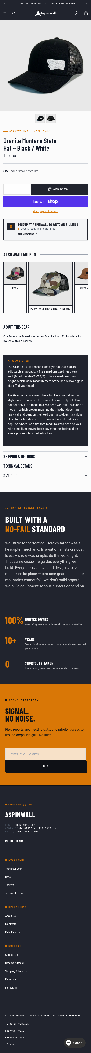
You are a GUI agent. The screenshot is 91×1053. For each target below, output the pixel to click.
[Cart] (86, 13)
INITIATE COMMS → (16, 840)
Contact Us (11, 954)
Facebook (10, 979)
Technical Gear (13, 868)
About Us (10, 915)
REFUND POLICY (14, 1037)
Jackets (9, 885)
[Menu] (5, 13)
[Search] (14, 13)
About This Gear (16, 326)
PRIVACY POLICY (15, 1030)
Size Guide (11, 475)
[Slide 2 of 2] (51, 118)
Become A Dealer (14, 963)
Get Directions (26, 234)
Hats (8, 877)
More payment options (45, 211)
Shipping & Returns (19, 456)
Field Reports (12, 932)
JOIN (46, 766)
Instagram (11, 987)
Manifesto (11, 924)
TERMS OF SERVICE (17, 1024)
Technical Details (17, 466)
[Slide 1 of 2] (40, 118)
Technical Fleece (14, 893)
